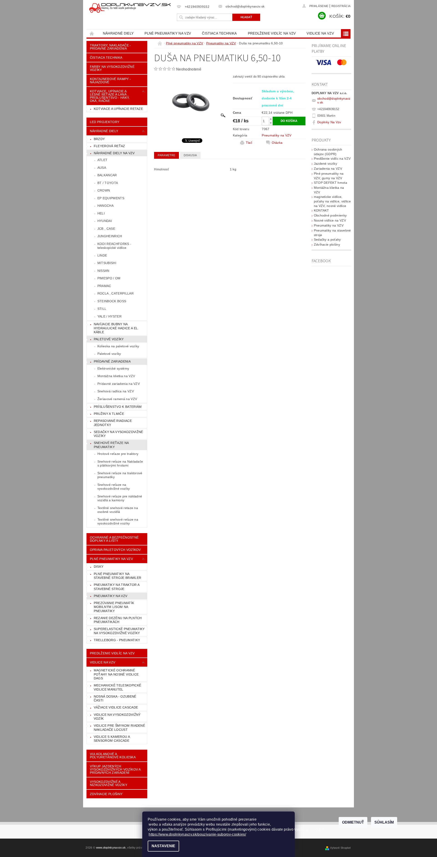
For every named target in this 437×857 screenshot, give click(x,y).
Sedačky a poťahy (327, 239)
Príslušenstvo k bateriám (118, 406)
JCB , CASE (106, 228)
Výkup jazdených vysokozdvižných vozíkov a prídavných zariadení (115, 769)
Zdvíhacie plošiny (327, 244)
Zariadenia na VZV (328, 168)
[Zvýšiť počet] (271, 119)
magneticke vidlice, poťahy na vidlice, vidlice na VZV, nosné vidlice (332, 201)
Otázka (277, 142)
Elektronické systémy (113, 368)
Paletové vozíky (109, 339)
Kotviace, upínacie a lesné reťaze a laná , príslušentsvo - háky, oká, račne (110, 96)
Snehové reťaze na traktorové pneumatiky (119, 475)
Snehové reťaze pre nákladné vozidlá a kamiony (119, 498)
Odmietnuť (353, 822)
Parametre (166, 155)
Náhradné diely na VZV (114, 153)
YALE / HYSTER (109, 316)
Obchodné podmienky (330, 215)
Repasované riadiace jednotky (113, 423)
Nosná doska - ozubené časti (115, 698)
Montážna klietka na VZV (116, 376)
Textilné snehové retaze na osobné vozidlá (117, 510)
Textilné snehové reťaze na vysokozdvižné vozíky (117, 521)
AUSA (101, 167)
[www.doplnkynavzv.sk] (131, 8)
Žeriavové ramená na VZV (117, 399)
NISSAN (103, 270)
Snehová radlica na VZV (115, 391)
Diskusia (190, 155)
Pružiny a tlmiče (109, 414)
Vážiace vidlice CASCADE (116, 707)
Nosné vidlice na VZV (330, 220)
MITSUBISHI (106, 263)
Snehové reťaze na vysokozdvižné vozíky (113, 487)
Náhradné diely (118, 33)
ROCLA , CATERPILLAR (115, 293)
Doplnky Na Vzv (329, 122)
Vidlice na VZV (320, 33)
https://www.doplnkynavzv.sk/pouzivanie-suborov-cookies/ (197, 834)
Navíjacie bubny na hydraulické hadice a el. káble (116, 328)
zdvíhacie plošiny (106, 794)
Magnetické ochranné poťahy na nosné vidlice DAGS (116, 674)
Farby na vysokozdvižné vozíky (112, 68)
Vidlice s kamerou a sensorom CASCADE (112, 739)
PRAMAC (104, 286)
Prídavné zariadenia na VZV (118, 384)
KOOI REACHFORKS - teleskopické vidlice (114, 246)
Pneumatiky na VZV (110, 596)
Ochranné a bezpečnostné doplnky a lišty (114, 539)
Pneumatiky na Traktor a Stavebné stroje (117, 587)
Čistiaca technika (219, 33)
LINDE (102, 255)
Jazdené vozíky (325, 163)
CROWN (103, 190)
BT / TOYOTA (107, 183)
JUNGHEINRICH (109, 236)
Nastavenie (163, 846)
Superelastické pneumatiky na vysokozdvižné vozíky (119, 631)
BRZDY (99, 139)
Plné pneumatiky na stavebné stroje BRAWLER (117, 576)
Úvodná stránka (91, 33)
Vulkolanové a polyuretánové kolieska (113, 755)
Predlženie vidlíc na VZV (272, 33)
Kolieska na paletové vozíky (118, 346)
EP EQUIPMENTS (110, 198)
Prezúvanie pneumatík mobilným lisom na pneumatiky (114, 607)
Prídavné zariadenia (112, 361)
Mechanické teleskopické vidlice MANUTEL (117, 687)
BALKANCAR (107, 175)
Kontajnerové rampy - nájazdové (110, 80)
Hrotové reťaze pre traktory (118, 454)
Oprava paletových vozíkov (115, 550)
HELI (101, 213)
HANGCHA (105, 205)
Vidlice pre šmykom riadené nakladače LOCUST (119, 727)
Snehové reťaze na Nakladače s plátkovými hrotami (120, 463)
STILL (102, 308)
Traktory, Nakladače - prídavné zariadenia (110, 46)
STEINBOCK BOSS (111, 301)
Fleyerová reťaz (109, 146)
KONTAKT (321, 210)
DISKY (99, 566)
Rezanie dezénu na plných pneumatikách (118, 620)
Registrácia (341, 6)
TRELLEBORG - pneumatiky (117, 640)
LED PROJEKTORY (104, 122)
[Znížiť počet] (271, 123)
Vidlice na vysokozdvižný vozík (117, 717)
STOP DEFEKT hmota (330, 182)
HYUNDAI (104, 221)
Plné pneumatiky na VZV (168, 33)
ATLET (102, 160)
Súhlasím (384, 822)
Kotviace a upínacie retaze (118, 109)
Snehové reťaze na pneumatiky (111, 445)
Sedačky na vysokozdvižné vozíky (118, 434)
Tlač (249, 142)
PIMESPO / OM (109, 278)
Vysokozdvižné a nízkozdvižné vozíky (108, 783)
